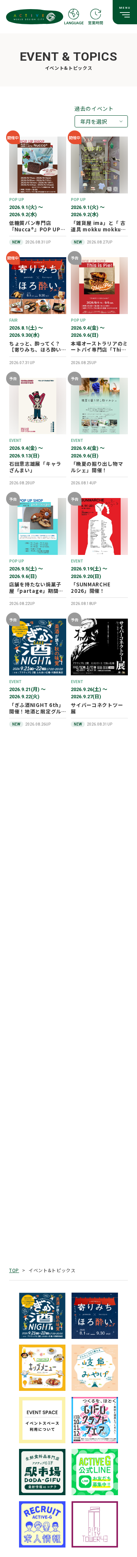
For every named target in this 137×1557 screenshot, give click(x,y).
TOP (14, 1270)
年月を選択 (93, 121)
